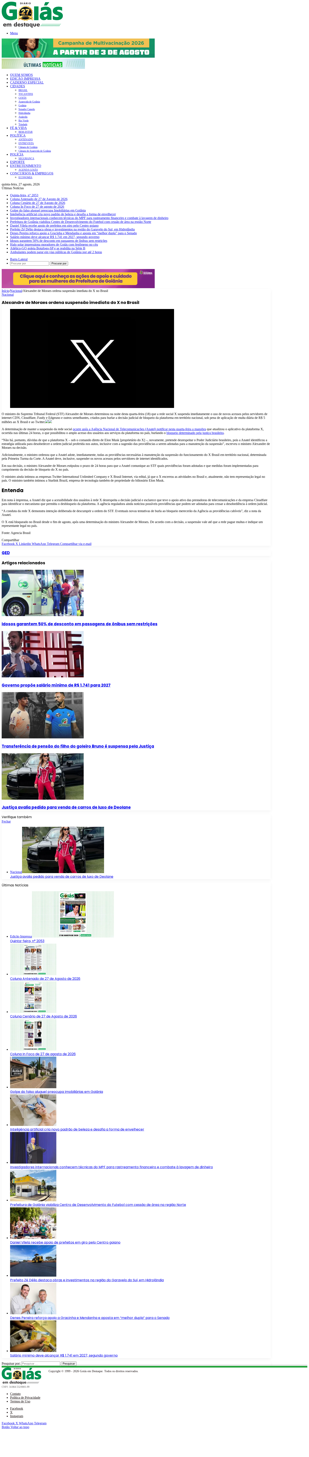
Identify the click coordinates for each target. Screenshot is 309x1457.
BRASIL (23, 90)
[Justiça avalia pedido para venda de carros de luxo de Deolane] (43, 798)
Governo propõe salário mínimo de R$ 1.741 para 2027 (56, 685)
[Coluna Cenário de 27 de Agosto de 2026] (33, 1012)
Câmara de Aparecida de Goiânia (34, 150)
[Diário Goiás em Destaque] (32, 26)
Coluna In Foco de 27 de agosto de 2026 (37, 206)
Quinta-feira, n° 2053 (24, 195)
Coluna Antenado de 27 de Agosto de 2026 (38, 199)
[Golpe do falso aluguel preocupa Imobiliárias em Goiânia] (33, 1087)
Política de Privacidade (25, 1397)
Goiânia (22, 105)
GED (6, 553)
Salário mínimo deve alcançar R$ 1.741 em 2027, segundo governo (54, 237)
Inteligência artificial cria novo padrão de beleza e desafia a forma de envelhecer (63, 214)
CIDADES (17, 86)
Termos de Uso (20, 1401)
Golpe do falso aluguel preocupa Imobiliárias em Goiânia (48, 210)
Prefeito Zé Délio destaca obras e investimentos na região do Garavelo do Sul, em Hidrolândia (72, 229)
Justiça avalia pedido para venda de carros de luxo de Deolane (66, 807)
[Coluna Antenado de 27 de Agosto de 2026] (33, 974)
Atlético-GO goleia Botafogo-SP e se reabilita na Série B (47, 248)
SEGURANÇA (26, 158)
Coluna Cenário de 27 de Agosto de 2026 (37, 203)
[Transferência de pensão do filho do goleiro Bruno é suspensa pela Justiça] (43, 737)
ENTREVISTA (26, 143)
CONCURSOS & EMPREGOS (31, 173)
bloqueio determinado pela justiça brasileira (195, 433)
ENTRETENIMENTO (25, 166)
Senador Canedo (26, 109)
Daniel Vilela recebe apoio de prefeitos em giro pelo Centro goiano (54, 225)
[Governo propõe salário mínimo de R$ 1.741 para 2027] (43, 676)
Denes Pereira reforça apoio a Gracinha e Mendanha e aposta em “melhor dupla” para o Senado (73, 233)
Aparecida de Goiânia (29, 101)
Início (5, 291)
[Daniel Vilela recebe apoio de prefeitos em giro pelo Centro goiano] (33, 1238)
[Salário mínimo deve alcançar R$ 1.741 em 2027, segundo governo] (33, 1351)
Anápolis (23, 116)
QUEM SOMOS (21, 75)
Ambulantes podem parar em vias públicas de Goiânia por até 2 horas (56, 252)
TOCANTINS (25, 94)
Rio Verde (23, 120)
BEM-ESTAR (25, 132)
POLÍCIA (17, 154)
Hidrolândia (24, 113)
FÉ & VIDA (18, 128)
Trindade (22, 124)
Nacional (16, 291)
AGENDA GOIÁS (28, 169)
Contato (15, 1394)
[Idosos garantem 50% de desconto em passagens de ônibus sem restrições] (43, 615)
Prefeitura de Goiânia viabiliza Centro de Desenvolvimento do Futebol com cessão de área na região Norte (80, 222)
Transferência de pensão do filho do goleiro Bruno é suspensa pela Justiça (78, 746)
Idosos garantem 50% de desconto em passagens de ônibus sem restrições (58, 240)
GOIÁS (22, 97)
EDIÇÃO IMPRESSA (25, 78)
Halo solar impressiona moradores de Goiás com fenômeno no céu (54, 244)
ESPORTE (17, 162)
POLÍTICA (18, 135)
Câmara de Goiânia (27, 147)
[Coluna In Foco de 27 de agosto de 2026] (33, 1049)
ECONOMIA (25, 177)
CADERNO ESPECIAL (27, 82)
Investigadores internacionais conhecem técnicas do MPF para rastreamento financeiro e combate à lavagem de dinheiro (89, 218)
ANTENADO (25, 139)
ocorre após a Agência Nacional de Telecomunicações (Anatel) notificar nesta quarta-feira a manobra (139, 429)
